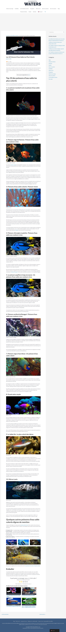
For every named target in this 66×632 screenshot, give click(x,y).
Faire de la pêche (53, 8)
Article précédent (4, 614)
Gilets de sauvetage (9, 8)
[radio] (20, 582)
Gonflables (17, 8)
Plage (59, 8)
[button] (45, 11)
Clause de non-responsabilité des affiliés (45, 621)
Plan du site (18, 621)
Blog (14, 621)
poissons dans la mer (24, 525)
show (29, 74)
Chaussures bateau (23, 11)
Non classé (51, 79)
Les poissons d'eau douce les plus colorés (32, 565)
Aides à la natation (45, 8)
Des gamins (32, 8)
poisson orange (13, 164)
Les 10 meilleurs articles (24, 8)
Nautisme (34, 11)
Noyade (30, 11)
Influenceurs (38, 8)
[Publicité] (33, 20)
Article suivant (43, 614)
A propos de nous (24, 621)
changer (16, 230)
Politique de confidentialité (32, 621)
